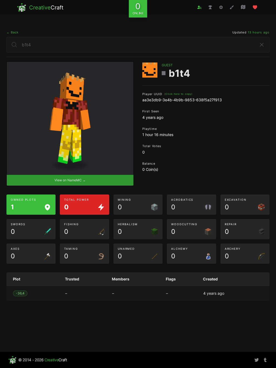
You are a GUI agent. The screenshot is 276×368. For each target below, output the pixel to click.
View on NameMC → (70, 180)
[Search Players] (199, 7)
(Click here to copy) (178, 93)
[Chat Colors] (232, 7)
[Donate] (255, 7)
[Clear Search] (261, 44)
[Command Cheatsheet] (221, 7)
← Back (12, 32)
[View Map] (243, 7)
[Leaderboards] (210, 7)
